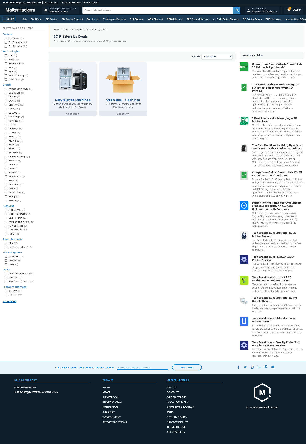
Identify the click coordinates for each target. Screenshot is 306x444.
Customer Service (70, 2)
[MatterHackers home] (20, 10)
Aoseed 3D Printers (20, 88)
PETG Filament (175, 19)
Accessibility (176, 432)
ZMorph (15, 196)
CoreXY (15, 260)
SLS (13, 67)
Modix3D (15, 152)
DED (13, 55)
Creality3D (16, 104)
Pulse (13, 168)
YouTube (273, 367)
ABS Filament (155, 19)
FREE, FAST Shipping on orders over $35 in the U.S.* (30, 2)
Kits (13, 243)
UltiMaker (16, 184)
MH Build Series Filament (225, 19)
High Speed (17, 210)
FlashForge (16, 116)
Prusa (14, 164)
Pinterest (266, 367)
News (106, 392)
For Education (18, 42)
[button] (60, 10)
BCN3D (14, 100)
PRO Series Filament (198, 19)
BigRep (14, 96)
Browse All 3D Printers (18, 28)
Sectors (7, 34)
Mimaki (14, 148)
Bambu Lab (93, 19)
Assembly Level (12, 239)
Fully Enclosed (18, 225)
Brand (7, 84)
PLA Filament (137, 19)
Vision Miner (17, 192)
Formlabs (16, 120)
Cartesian (16, 256)
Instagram (252, 367)
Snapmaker (17, 176)
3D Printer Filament (72, 19)
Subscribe (186, 367)
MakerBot (15, 140)
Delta (13, 264)
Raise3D (15, 172)
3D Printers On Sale (21, 281)
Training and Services (114, 19)
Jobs (170, 412)
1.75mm (15, 291)
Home (57, 29)
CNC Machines (273, 19)
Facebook (238, 367)
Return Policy (177, 417)
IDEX (14, 233)
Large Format (18, 218)
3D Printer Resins (252, 19)
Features (8, 205)
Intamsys (15, 128)
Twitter (245, 367)
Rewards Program (180, 407)
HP (12, 124)
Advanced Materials (21, 221)
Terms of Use (176, 427)
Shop (106, 387)
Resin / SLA (16, 63)
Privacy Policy (177, 422)
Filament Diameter (15, 287)
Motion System (12, 252)
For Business (18, 46)
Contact (173, 392)
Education (110, 407)
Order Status (176, 397)
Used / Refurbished (21, 273)
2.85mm (15, 295)
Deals (6, 269)
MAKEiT (15, 136)
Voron (14, 188)
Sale (24, 19)
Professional (112, 402)
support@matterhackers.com (36, 392)
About (171, 387)
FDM (14, 59)
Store (65, 29)
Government (111, 417)
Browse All (9, 301)
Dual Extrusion (18, 229)
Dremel (14, 108)
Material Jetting (18, 75)
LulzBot (14, 132)
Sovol (13, 180)
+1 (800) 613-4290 (89, 2)
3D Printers (52, 19)
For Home (16, 38)
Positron (15, 160)
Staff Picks (36, 19)
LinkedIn (259, 367)
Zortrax (15, 200)
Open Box (15, 277)
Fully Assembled (20, 247)
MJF (13, 71)
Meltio (14, 144)
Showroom (110, 397)
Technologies (11, 51)
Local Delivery (177, 402)
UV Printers (16, 79)
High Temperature (20, 213)
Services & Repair (114, 422)
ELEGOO (15, 112)
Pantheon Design (19, 156)
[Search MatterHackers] (236, 10)
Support (108, 412)
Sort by (196, 56)
